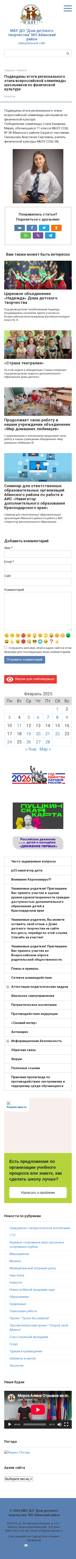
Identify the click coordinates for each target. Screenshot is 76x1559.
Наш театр (17, 1275)
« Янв (31, 749)
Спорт (14, 1344)
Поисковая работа (23, 1311)
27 (38, 741)
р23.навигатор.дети (26, 870)
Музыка (15, 1261)
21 (47, 733)
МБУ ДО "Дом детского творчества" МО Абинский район (32, 34)
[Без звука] (59, 1424)
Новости (9, 96)
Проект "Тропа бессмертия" (30, 1318)
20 (38, 733)
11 (19, 725)
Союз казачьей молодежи (29, 1337)
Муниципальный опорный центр (33, 1268)
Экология (16, 1365)
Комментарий (14, 590)
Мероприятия (19, 1254)
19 (28, 733)
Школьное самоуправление (32, 996)
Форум (16, 1059)
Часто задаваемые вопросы (33, 861)
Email (9, 562)
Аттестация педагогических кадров (39, 987)
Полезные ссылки (25, 1068)
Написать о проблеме (38, 1192)
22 (57, 733)
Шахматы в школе (23, 1358)
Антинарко (19, 1032)
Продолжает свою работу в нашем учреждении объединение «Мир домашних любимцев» (37, 424)
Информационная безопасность (36, 1041)
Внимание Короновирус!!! (31, 879)
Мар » (45, 749)
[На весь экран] (66, 1424)
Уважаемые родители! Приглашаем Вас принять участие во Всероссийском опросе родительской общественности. (39, 952)
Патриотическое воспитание (34, 1005)
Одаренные (18, 1304)
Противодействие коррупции (34, 1014)
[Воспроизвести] (10, 1424)
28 (47, 741)
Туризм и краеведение (26, 1351)
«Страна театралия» (24, 363)
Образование (19, 1297)
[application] (38, 1410)
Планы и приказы (24, 969)
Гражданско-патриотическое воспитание (40, 1228)
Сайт (7, 576)
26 (28, 741)
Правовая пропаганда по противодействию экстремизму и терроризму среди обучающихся (38, 1081)
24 (9, 741)
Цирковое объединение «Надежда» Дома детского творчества (30, 298)
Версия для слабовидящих (34, 679)
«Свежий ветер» (24, 1023)
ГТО (12, 1235)
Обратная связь (23, 1050)
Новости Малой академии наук (32, 1290)
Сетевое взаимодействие (31, 978)
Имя (8, 548)
